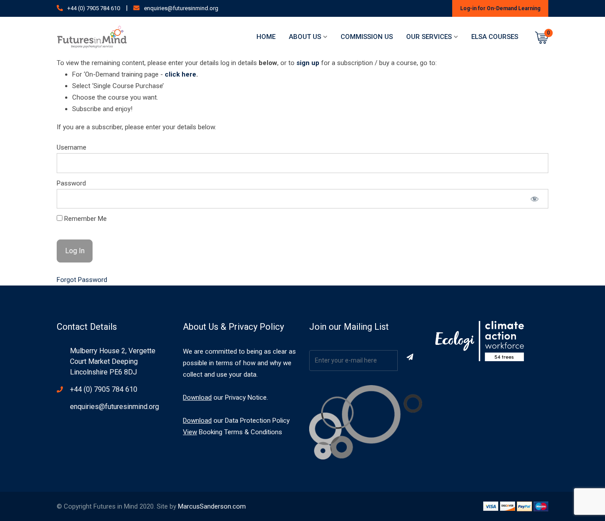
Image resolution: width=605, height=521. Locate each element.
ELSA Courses (494, 37)
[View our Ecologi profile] (479, 341)
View (190, 432)
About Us (305, 37)
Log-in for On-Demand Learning (500, 8)
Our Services (429, 37)
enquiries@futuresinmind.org (181, 8)
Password (71, 183)
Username (71, 147)
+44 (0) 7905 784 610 (93, 8)
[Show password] (534, 199)
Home (265, 37)
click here (180, 74)
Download (197, 397)
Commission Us (367, 37)
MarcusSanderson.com (212, 506)
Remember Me (84, 219)
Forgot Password (82, 280)
